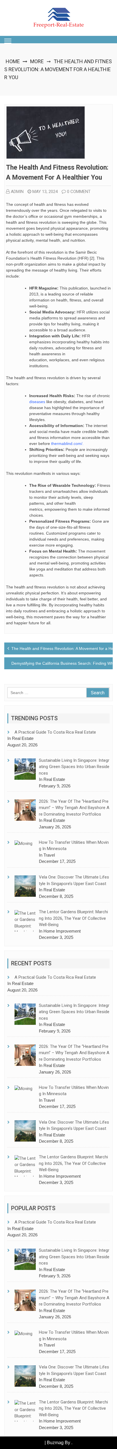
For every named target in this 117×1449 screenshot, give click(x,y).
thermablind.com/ (66, 443)
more (37, 61)
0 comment (79, 191)
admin (17, 191)
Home (13, 61)
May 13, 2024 (45, 191)
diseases (37, 401)
